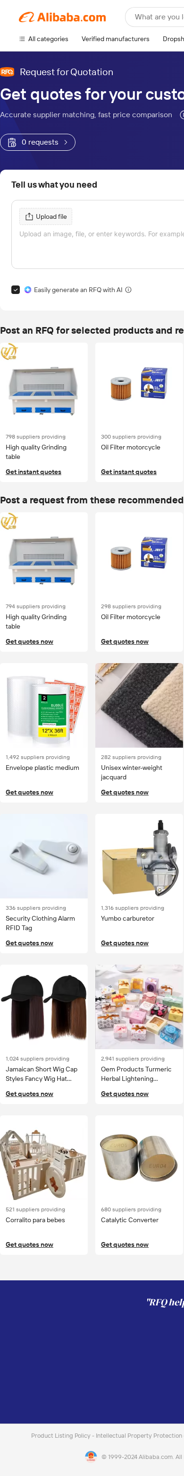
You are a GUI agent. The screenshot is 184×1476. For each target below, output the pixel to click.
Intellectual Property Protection (140, 1435)
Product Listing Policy (61, 1435)
